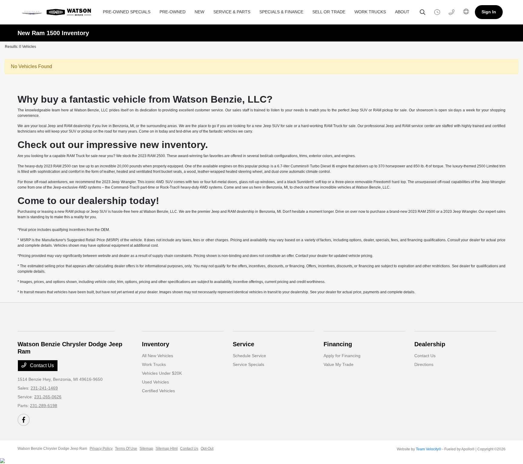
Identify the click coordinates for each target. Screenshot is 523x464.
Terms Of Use (126, 448)
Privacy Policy (101, 448)
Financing (338, 344)
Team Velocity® (428, 449)
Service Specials (248, 364)
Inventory (155, 344)
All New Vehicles (157, 355)
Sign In (489, 11)
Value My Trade (339, 364)
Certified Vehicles (158, 390)
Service (243, 344)
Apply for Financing (342, 355)
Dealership (429, 344)
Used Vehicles (155, 382)
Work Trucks (154, 364)
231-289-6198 (43, 405)
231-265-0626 (47, 396)
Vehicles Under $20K (162, 373)
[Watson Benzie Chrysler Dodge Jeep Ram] (58, 12)
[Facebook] (24, 420)
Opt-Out (207, 448)
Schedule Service (249, 355)
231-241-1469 (44, 388)
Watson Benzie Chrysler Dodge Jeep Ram (52, 448)
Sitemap (146, 448)
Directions (423, 364)
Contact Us (41, 365)
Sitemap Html (167, 448)
